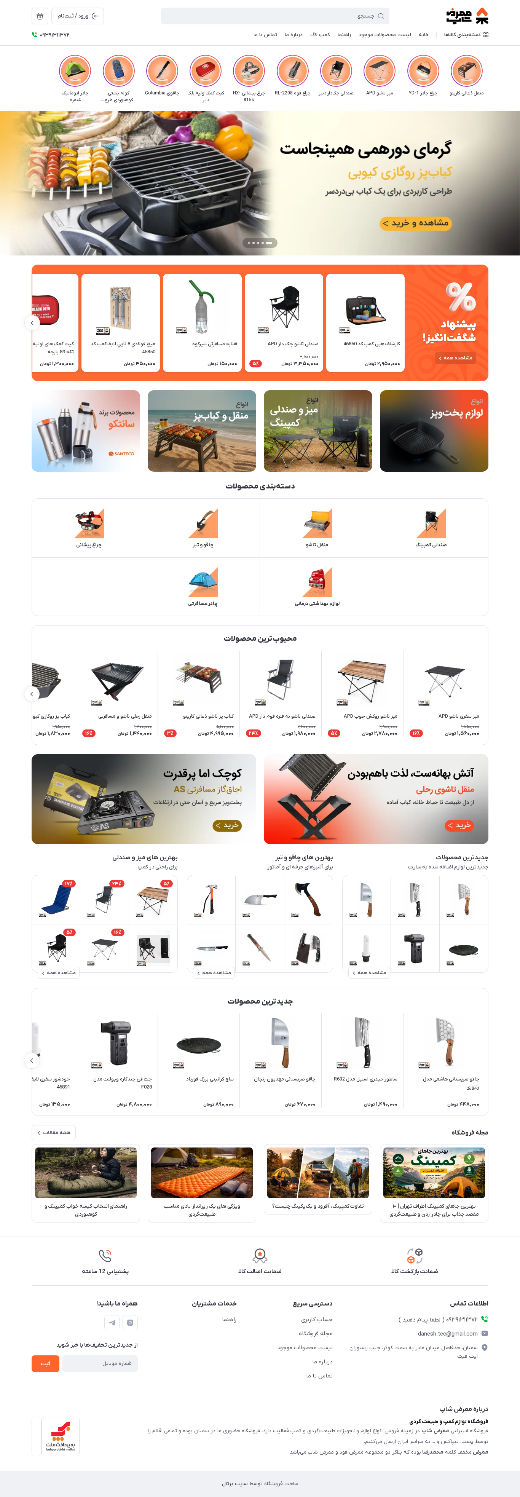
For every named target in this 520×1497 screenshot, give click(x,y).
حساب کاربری (317, 1319)
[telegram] (112, 1322)
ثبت (45, 1364)
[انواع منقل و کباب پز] (202, 431)
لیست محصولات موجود (305, 1348)
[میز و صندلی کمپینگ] (318, 431)
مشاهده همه (457, 358)
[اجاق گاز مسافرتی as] (144, 799)
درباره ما (322, 1362)
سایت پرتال (235, 1483)
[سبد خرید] (40, 16)
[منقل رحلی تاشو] (376, 799)
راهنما (229, 1319)
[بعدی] (31, 70)
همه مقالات (56, 1132)
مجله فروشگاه (316, 1333)
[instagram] (130, 1322)
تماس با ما (319, 1376)
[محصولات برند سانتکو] (86, 431)
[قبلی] (488, 70)
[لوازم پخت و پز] (434, 431)
